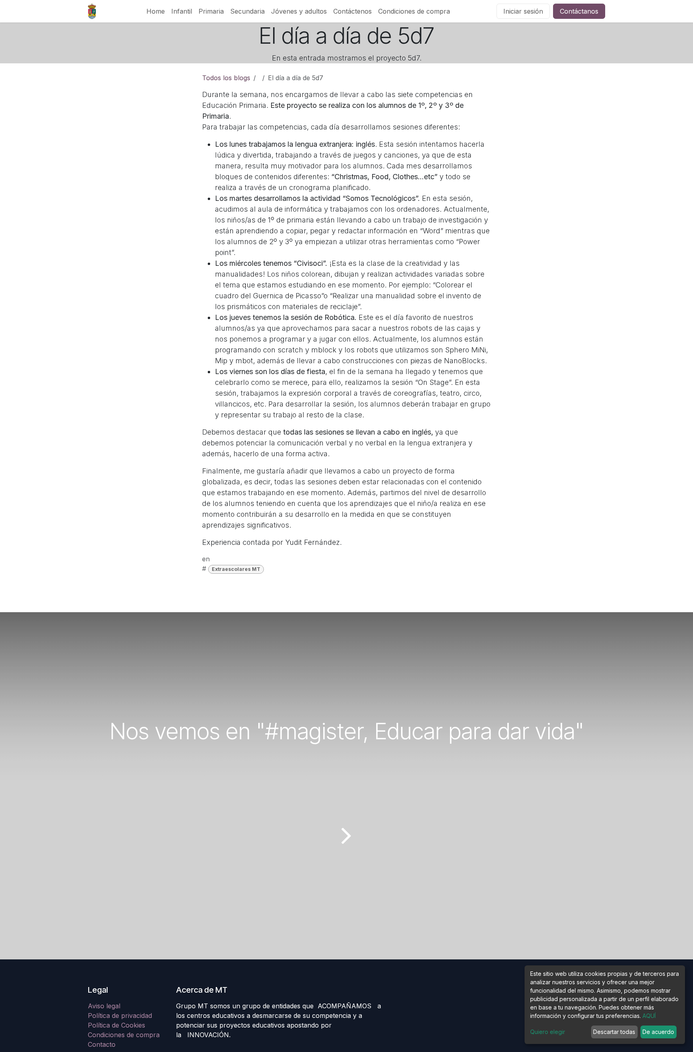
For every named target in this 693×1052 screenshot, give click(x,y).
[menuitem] (155, 11)
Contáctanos (579, 11)
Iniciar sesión (523, 11)
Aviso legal (105, 1006)
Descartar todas (614, 1031)
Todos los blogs (226, 78)
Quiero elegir (547, 1031)
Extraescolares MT (236, 569)
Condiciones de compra (124, 1035)
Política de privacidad (120, 1016)
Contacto (102, 1044)
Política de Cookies (116, 1025)
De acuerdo (658, 1031)
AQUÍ (649, 1015)
